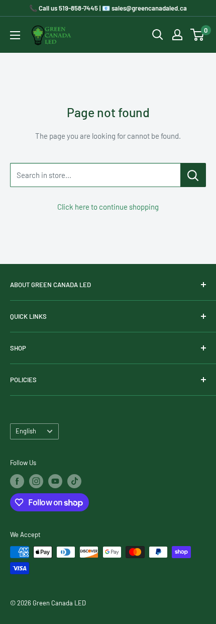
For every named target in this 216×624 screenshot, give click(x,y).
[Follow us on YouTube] (55, 481)
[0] (197, 35)
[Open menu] (15, 35)
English (26, 431)
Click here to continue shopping (108, 206)
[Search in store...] (193, 175)
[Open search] (157, 34)
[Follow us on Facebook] (17, 481)
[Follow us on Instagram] (36, 481)
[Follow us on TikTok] (74, 481)
